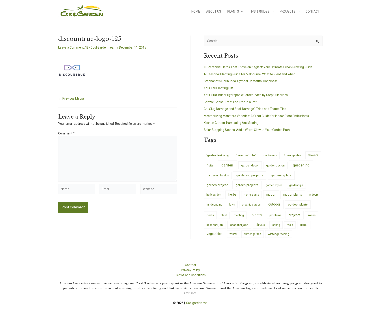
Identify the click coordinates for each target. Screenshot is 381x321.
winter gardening (278, 234)
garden (227, 165)
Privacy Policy (190, 270)
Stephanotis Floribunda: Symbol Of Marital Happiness (241, 81)
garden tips (296, 185)
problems (275, 215)
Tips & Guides (259, 11)
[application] (241, 11)
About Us (213, 11)
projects (295, 215)
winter (233, 234)
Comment (66, 133)
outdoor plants (298, 204)
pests (210, 215)
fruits (210, 165)
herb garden (213, 194)
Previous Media (71, 98)
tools (290, 225)
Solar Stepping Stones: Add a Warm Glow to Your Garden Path (247, 130)
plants (257, 215)
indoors (314, 194)
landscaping (214, 204)
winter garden (252, 234)
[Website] (158, 190)
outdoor (274, 204)
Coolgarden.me (197, 303)
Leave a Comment (71, 47)
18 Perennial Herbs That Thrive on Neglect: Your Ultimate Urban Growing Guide (258, 67)
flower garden (292, 155)
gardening (301, 165)
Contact (313, 11)
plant (224, 215)
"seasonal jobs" (246, 155)
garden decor (250, 165)
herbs (232, 194)
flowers (313, 155)
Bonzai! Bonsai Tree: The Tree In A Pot (230, 102)
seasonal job (214, 225)
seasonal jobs (239, 225)
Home (195, 11)
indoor (271, 194)
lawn (232, 204)
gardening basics (218, 175)
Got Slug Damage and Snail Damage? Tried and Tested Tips (245, 109)
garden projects (247, 185)
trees (303, 225)
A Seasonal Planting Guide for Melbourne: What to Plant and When (249, 74)
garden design (275, 165)
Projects (287, 11)
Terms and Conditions (190, 275)
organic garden (251, 204)
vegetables (214, 234)
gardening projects (249, 175)
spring (276, 225)
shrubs (260, 225)
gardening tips (281, 175)
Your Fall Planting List (218, 88)
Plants (233, 11)
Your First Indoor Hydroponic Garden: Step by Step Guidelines (246, 95)
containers (270, 155)
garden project (217, 185)
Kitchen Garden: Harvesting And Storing (231, 123)
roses (312, 215)
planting (239, 215)
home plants (251, 194)
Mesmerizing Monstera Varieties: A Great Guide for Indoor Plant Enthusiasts (256, 116)
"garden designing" (218, 155)
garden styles (274, 185)
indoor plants (292, 194)
